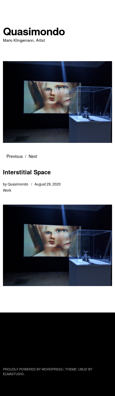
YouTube (70, 337)
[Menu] (10, 7)
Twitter (8, 337)
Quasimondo (34, 31)
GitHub (101, 337)
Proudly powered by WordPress (33, 369)
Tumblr (8, 353)
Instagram (54, 337)
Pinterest (86, 337)
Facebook (23, 337)
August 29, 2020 (47, 183)
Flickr (39, 337)
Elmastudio (13, 373)
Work (7, 190)
